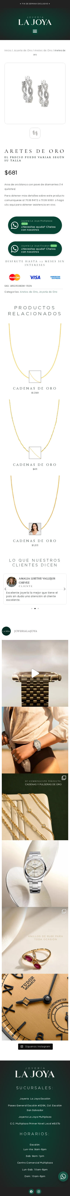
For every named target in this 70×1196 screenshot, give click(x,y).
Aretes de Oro (43, 50)
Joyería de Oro (22, 50)
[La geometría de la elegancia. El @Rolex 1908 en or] (35, 673)
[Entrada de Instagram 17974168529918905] (35, 806)
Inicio (7, 50)
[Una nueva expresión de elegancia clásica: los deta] (35, 1007)
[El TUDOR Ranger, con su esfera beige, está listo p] (35, 740)
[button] (35, 31)
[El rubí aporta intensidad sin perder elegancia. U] (35, 940)
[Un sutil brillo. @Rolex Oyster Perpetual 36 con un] (35, 873)
